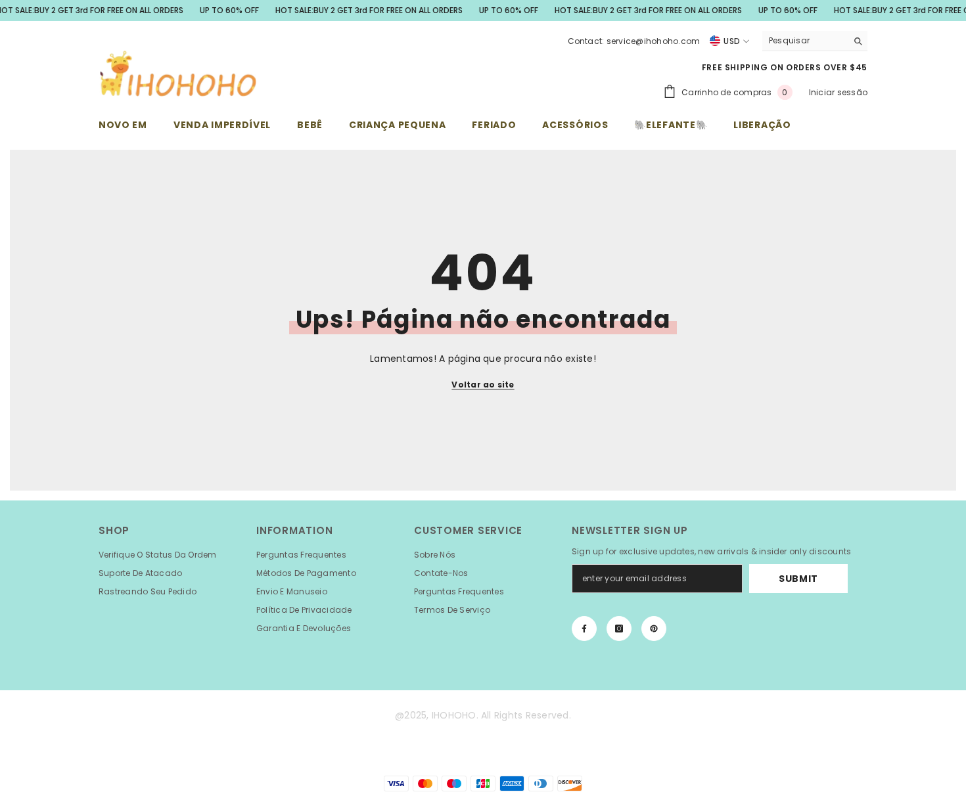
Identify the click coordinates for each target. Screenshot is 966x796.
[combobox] (804, 41)
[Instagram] (619, 628)
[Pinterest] (653, 628)
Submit (798, 578)
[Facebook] (584, 628)
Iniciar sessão (838, 92)
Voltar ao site (482, 384)
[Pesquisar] (814, 41)
